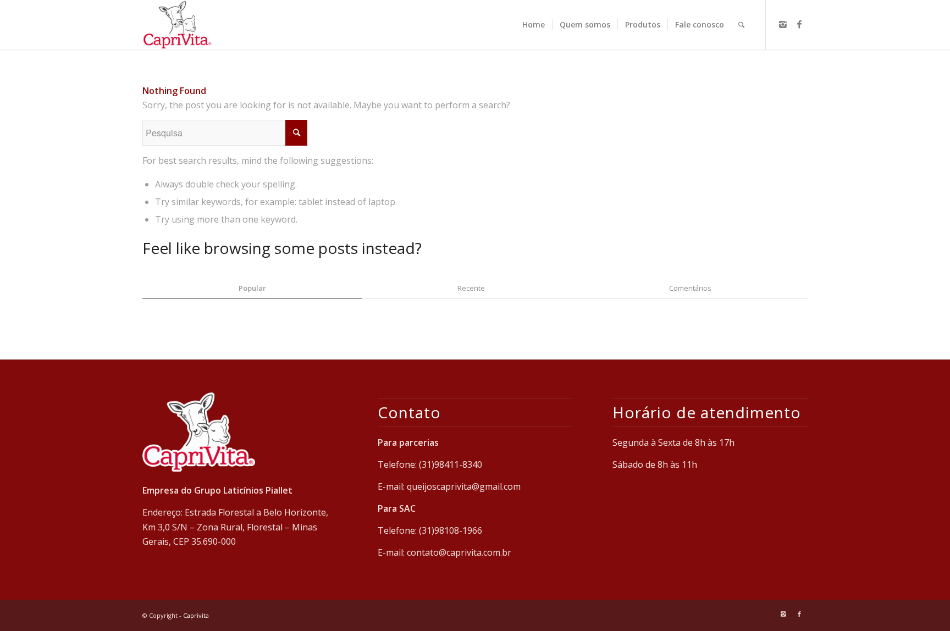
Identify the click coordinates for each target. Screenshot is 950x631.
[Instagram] (783, 24)
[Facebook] (799, 24)
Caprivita (196, 615)
